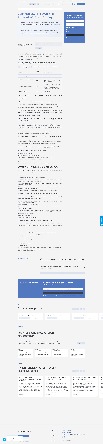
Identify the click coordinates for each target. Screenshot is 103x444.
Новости (45, 4)
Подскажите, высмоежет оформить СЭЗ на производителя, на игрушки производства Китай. (59, 267)
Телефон (69, 29)
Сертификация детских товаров (38, 9)
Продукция (27, 9)
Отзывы (49, 4)
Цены (41, 4)
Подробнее (36, 318)
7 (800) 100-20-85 (66, 430)
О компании (20, 1)
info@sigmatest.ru (66, 432)
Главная (20, 9)
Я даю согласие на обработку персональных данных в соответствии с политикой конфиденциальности (63, 295)
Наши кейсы (55, 4)
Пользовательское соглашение (23, 441)
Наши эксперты (61, 4)
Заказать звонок (81, 4)
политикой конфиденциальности (73, 39)
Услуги (53, 430)
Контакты (25, 1)
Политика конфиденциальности (23, 439)
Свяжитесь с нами (63, 292)
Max (68, 31)
